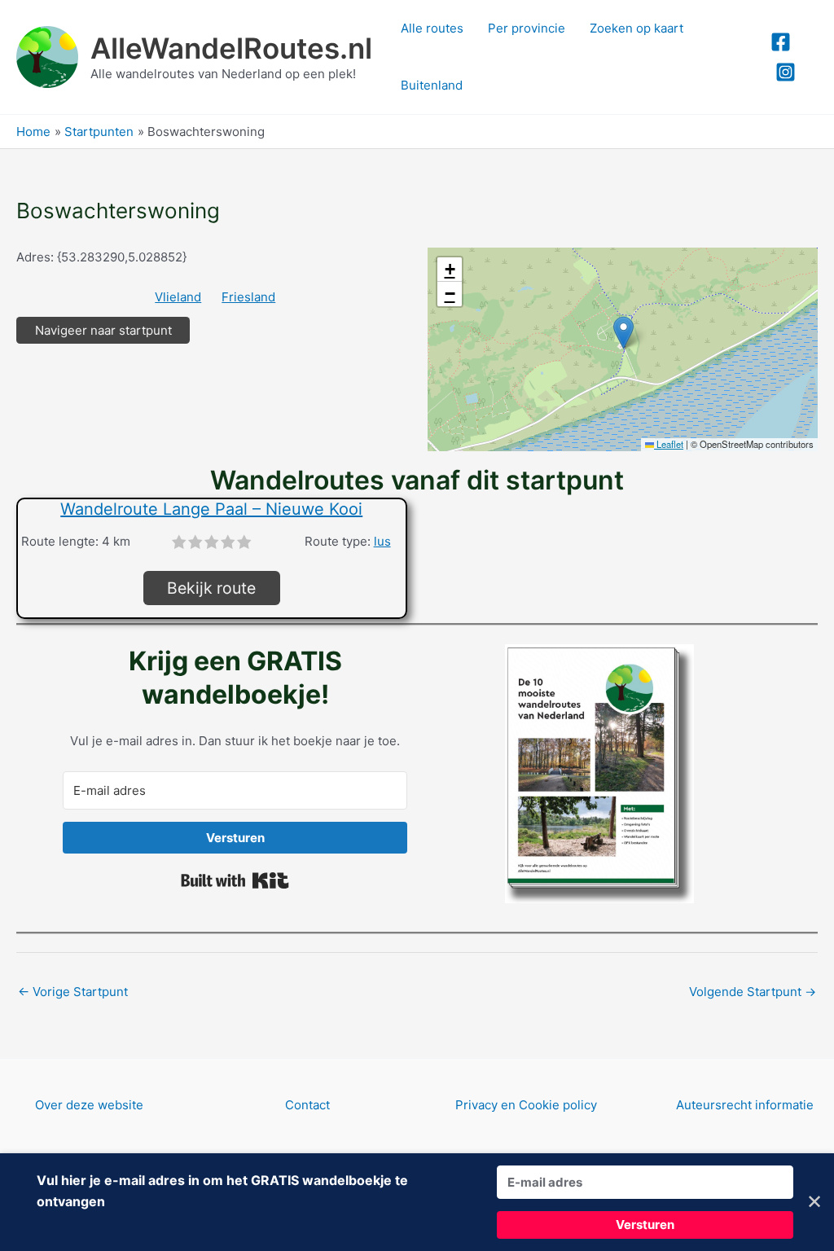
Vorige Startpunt (73, 991)
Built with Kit (235, 880)
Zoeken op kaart (636, 28)
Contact (307, 1105)
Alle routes (432, 28)
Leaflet (668, 443)
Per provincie (526, 28)
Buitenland (432, 85)
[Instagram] (785, 72)
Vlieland (178, 297)
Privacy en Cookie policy (526, 1105)
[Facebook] (780, 42)
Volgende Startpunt (752, 991)
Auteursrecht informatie (745, 1105)
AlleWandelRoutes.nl (231, 48)
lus (382, 541)
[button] (623, 332)
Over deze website (89, 1105)
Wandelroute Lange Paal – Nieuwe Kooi (211, 509)
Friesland (248, 297)
